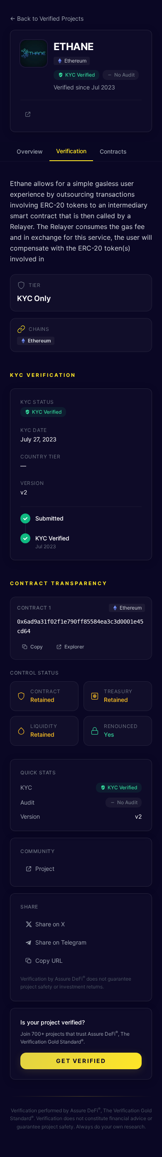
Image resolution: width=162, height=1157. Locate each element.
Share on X (50, 924)
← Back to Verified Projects (46, 18)
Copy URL (49, 960)
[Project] (27, 114)
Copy (36, 647)
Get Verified (81, 1060)
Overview (30, 151)
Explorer (74, 647)
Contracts (113, 151)
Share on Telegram (60, 942)
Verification (71, 150)
